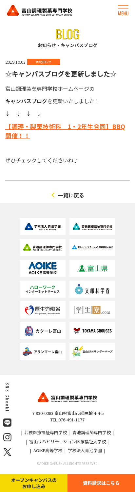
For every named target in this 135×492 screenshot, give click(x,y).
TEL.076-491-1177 (67, 420)
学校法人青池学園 (85, 450)
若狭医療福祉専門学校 (45, 432)
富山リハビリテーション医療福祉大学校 (67, 441)
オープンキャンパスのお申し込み (34, 483)
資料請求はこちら (101, 483)
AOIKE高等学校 (47, 450)
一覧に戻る (71, 195)
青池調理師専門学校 (91, 432)
